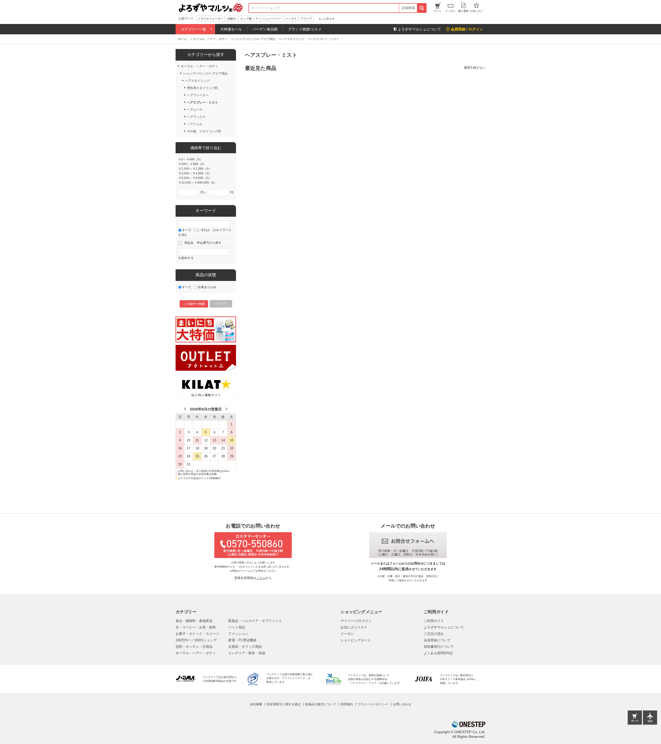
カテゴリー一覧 (193, 29)
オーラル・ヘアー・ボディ (196, 653)
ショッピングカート (356, 640)
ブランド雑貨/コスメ (304, 29)
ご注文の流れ (434, 634)
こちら (260, 578)
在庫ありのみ (207, 287)
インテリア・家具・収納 (246, 653)
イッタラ (291, 18)
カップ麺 (245, 18)
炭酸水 (231, 18)
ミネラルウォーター (210, 18)
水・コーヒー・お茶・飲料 (196, 627)
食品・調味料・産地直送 (194, 621)
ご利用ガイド (434, 621)
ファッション (238, 634)
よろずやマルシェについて (444, 627)
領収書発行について (439, 647)
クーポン (347, 634)
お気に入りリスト (354, 627)
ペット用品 (236, 627)
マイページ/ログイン (356, 621)
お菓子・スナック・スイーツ (197, 634)
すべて (186, 230)
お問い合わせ (402, 704)
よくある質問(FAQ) (438, 653)
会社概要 (256, 704)
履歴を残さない (474, 67)
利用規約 (347, 704)
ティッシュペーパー (268, 18)
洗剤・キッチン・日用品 (194, 647)
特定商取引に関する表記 (284, 704)
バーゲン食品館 (265, 29)
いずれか (204, 230)
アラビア (306, 18)
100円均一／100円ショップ (196, 640)
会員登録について (437, 640)
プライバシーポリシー (372, 704)
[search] (421, 8)
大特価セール (231, 29)
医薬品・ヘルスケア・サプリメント (255, 621)
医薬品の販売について (320, 704)
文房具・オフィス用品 (245, 647)
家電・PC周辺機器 (242, 640)
